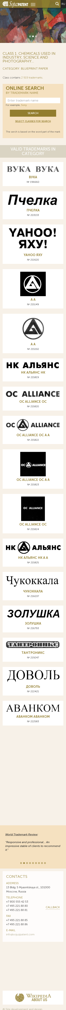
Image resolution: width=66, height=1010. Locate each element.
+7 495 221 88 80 (17, 905)
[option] (33, 21)
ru (63, 4)
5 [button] (32, 862)
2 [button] (32, 36)
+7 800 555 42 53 (17, 901)
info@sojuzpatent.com (20, 934)
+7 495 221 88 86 (17, 924)
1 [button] (29, 36)
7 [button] (38, 862)
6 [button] (35, 862)
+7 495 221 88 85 (17, 920)
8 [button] (41, 862)
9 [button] (44, 862)
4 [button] (29, 862)
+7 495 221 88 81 (16, 910)
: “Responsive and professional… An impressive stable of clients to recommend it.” (32, 842)
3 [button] (35, 36)
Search (33, 113)
